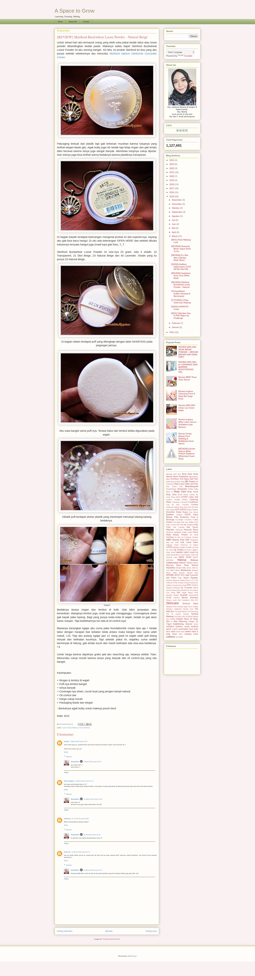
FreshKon (188, 520)
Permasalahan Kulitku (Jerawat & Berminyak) (180, 293)
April (174, 232)
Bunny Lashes (189, 494)
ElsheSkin (170, 512)
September (177, 212)
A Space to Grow (74, 11)
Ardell (168, 481)
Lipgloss (195, 550)
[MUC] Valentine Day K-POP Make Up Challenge (181, 315)
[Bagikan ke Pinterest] (90, 724)
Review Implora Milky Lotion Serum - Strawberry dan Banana (188, 423)
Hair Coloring (178, 527)
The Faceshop (193, 611)
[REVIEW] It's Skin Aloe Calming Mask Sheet (179, 257)
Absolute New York (173, 474)
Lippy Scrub (170, 552)
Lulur (175, 557)
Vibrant (195, 616)
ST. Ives (190, 590)
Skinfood (87, 727)
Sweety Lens (188, 609)
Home (60, 22)
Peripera (169, 588)
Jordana (195, 537)
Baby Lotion (179, 484)
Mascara (170, 565)
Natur (180, 578)
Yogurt (169, 624)
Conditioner (193, 502)
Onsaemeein (177, 585)
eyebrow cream (182, 626)
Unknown (67, 818)
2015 (172, 196)
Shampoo (194, 598)
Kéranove (184, 545)
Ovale (184, 585)
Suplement (178, 609)
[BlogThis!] (81, 724)
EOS (177, 510)
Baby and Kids (191, 484)
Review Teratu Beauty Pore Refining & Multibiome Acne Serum (186, 438)
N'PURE (170, 575)
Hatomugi (179, 530)
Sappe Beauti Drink (190, 592)
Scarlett (183, 595)
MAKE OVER (185, 557)
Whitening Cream (186, 621)
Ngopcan (176, 580)
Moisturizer (186, 570)
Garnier (169, 522)
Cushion (194, 505)
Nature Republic (190, 578)
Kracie (176, 545)
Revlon (168, 590)
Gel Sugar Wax (178, 522)
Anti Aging (184, 479)
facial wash (180, 631)
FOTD (188, 514)
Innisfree (170, 537)
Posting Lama (151, 931)
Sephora (176, 597)
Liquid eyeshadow (172, 555)
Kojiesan (169, 545)
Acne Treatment (180, 476)
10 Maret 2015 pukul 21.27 (84, 781)
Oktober (176, 208)
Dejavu (172, 510)
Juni (174, 224)
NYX (183, 575)
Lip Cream (179, 549)
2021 (172, 172)
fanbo (188, 631)
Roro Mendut (182, 590)
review (81, 727)
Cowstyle (185, 504)
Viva (167, 619)
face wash (170, 631)
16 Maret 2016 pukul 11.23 (93, 870)
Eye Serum (193, 512)
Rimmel (174, 590)
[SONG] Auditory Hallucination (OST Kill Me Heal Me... (181, 266)
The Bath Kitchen (181, 611)
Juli (174, 220)
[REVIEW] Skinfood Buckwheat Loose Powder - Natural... (181, 284)
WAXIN (172, 619)
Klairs (195, 542)
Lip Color (169, 550)
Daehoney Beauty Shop (174, 507)
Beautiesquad (191, 486)
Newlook (169, 580)
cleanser (188, 624)
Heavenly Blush (191, 530)
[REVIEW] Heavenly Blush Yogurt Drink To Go (181, 248)
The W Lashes (173, 614)
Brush (180, 494)
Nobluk (182, 580)
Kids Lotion (185, 542)
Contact (86, 22)
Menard (179, 568)
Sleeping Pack (171, 606)
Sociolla (180, 606)
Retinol (195, 588)
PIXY (189, 585)
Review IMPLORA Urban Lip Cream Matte (186, 407)
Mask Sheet (182, 565)
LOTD (169, 547)
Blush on (169, 492)
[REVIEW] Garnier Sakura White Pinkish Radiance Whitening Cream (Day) (186, 453)
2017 (172, 188)
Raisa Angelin (69, 781)
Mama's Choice (186, 563)
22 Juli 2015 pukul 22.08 (80, 818)
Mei (174, 228)
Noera (187, 580)
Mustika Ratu (192, 573)
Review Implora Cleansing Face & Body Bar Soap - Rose (186, 395)
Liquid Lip (194, 552)
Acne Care (187, 474)
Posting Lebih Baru (64, 931)
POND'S (195, 585)
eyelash (175, 629)
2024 (172, 160)
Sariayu (176, 595)
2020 (172, 176)
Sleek (195, 604)
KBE (187, 540)
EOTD (183, 509)
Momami (195, 570)
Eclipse (189, 510)
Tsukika (186, 614)
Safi (178, 593)
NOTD (177, 575)
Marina (195, 563)
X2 (197, 621)
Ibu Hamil (194, 535)
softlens (170, 636)
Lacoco (176, 547)
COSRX (184, 497)
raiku (180, 634)
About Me (73, 22)
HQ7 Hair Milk (181, 525)
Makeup (75, 727)
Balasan (69, 756)
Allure (168, 479)
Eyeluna (179, 515)
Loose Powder (66, 727)
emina (196, 624)
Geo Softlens (189, 522)
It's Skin (177, 537)
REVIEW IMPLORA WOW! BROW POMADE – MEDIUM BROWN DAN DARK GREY (188, 352)
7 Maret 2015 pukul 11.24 (78, 741)
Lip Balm (188, 547)
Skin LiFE (194, 600)
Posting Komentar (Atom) (111, 939)
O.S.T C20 (194, 580)
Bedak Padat (193, 489)
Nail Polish (171, 578)
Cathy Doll (193, 497)
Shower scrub (171, 600)
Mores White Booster (175, 573)
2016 (172, 192)
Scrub (168, 598)
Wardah (179, 619)
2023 (172, 164)
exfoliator (170, 626)
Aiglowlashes (193, 476)
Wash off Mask (191, 619)
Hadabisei (190, 525)
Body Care (180, 491)
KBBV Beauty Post (175, 540)
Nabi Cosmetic (191, 575)
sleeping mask (191, 634)
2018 (172, 184)
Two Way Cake (179, 616)
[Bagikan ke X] (84, 724)
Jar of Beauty (186, 537)
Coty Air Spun (173, 504)
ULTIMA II (189, 616)
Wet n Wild (171, 621)
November (177, 204)
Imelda (66, 741)
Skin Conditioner (184, 600)
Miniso (177, 570)
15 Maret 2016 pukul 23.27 (81, 852)
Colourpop (175, 502)
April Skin (194, 479)
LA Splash (193, 545)
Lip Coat (195, 547)
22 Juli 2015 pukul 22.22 (92, 834)
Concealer (184, 502)
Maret (175, 236)
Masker (195, 565)
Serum (185, 597)
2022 (172, 168)
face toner (193, 629)
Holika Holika (187, 532)
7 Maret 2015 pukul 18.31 (92, 761)
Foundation (179, 520)
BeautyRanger (171, 489)
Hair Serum (192, 527)
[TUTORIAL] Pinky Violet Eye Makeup (181, 301)
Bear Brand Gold (174, 486)
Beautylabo (182, 489)
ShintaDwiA (75, 761)
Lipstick (179, 552)
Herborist (169, 532)
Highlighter (177, 532)
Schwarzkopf (193, 595)
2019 (172, 180)
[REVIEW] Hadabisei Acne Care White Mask (180, 275)
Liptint (186, 552)
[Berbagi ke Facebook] (87, 724)
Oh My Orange (177, 583)
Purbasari (176, 588)
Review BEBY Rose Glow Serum (187, 378)
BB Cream (190, 481)
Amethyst (175, 479)
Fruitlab (195, 520)
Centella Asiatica (180, 499)
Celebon (169, 499)
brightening (178, 624)
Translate (188, 56)
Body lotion (171, 495)
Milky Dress (187, 568)
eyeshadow (183, 629)
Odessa (169, 583)
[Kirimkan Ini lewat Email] (79, 724)
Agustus (176, 216)
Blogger (134, 956)
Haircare (170, 529)
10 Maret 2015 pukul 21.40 (93, 799)
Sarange (169, 595)
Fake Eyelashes (181, 517)
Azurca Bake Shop (178, 481)
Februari (176, 323)
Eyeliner (170, 514)
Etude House (182, 512)
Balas (66, 752)
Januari (175, 327)
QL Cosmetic (186, 588)
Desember (177, 200)
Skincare (172, 603)
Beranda (109, 931)
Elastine (195, 510)
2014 (172, 332)
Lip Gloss (187, 550)
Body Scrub (192, 492)
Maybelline (170, 568)
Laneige (182, 547)
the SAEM (179, 637)
